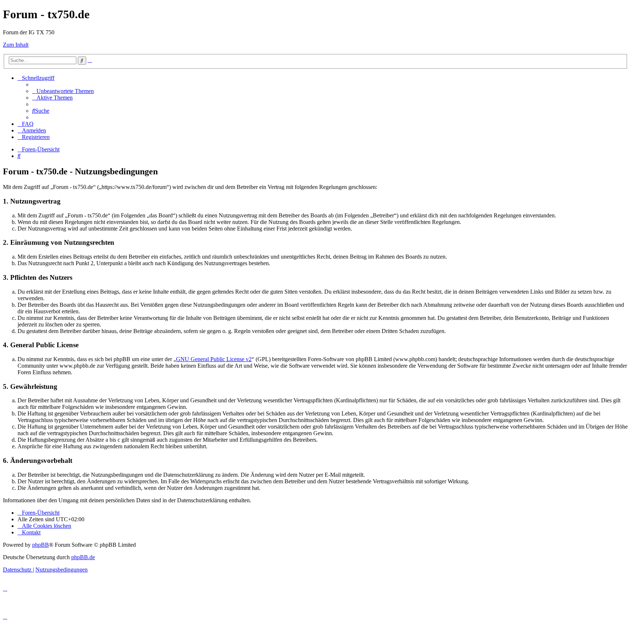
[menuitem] (63, 91)
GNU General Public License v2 (214, 359)
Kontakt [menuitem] (31, 532)
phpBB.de (83, 557)
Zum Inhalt (15, 45)
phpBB (40, 545)
